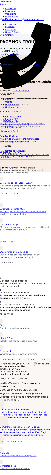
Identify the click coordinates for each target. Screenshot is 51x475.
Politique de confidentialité (11, 170)
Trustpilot (34, 65)
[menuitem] (10, 11)
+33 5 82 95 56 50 (21, 90)
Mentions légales (30, 168)
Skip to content (6, 1)
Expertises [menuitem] (10, 8)
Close (3, 4)
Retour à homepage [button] (9, 54)
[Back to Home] (22, 19)
